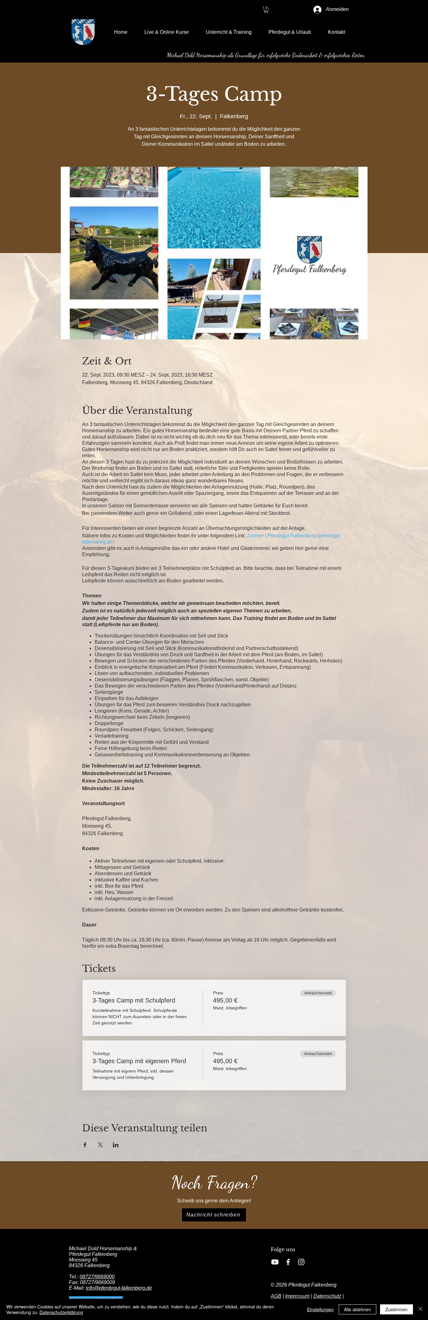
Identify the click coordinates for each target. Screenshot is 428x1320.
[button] (266, 10)
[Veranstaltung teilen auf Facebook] (85, 1144)
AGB (276, 1296)
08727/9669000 (97, 1276)
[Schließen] (420, 1309)
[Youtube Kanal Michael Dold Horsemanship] (275, 1262)
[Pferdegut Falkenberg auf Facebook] (288, 1262)
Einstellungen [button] (320, 1309)
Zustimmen (396, 1309)
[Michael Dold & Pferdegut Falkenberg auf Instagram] (301, 1262)
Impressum (297, 1296)
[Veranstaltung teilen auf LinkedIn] (116, 1144)
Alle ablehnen (357, 1309)
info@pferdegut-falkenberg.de (119, 1288)
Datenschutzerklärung (61, 1312)
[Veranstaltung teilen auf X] (100, 1144)
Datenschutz (327, 1296)
